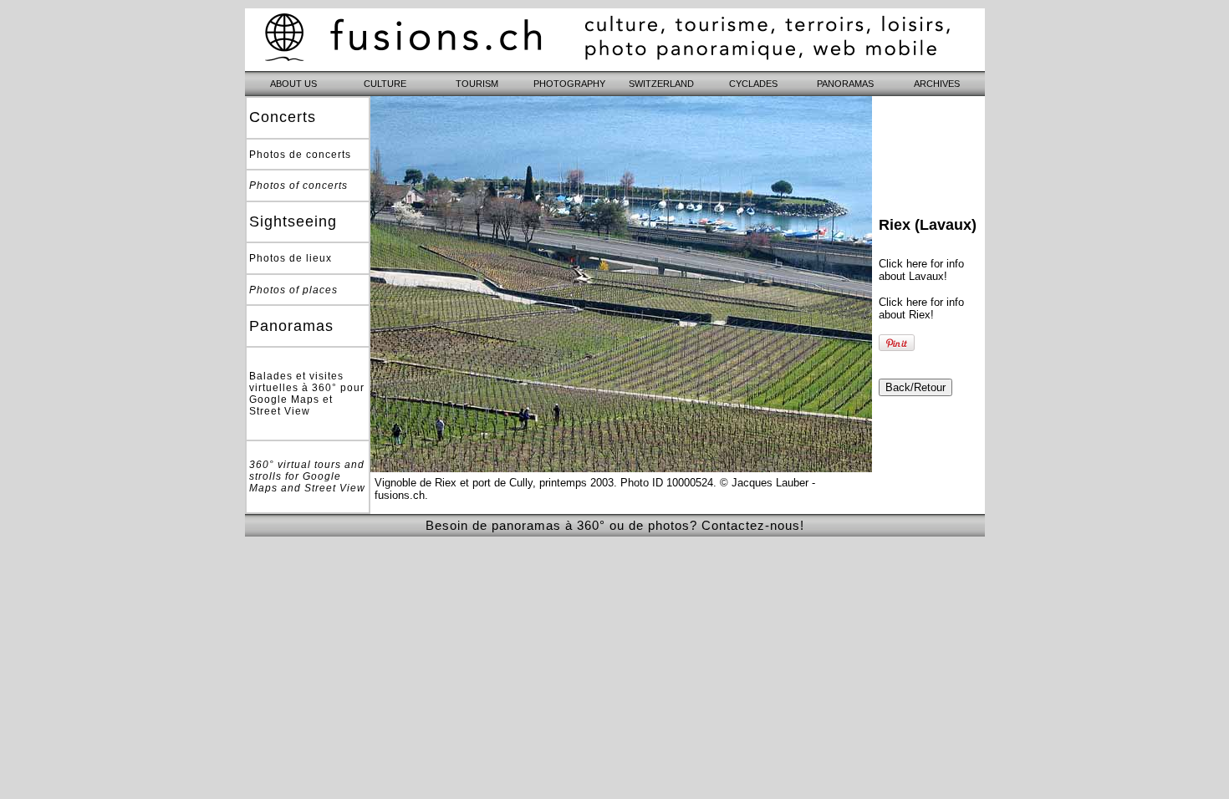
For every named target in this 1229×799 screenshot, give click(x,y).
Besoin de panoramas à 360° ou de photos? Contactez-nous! (615, 525)
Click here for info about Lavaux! (921, 269)
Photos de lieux (290, 258)
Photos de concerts (300, 154)
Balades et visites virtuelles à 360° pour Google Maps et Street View (307, 393)
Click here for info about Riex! (921, 308)
